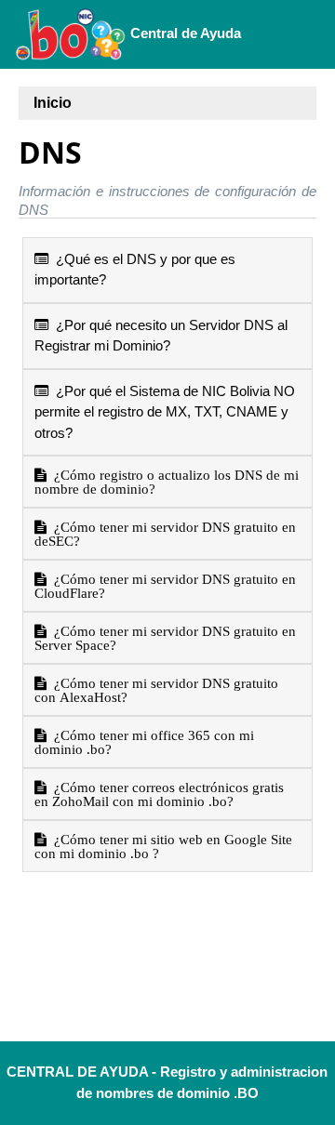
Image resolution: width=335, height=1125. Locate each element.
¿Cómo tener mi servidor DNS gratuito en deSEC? (165, 534)
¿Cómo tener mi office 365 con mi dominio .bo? (144, 742)
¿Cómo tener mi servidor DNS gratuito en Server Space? (165, 638)
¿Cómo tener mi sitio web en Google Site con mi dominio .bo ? (163, 846)
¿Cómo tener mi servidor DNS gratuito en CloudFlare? (165, 586)
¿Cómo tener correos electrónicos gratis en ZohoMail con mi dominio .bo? (159, 794)
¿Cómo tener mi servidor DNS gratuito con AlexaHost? (156, 690)
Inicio (53, 103)
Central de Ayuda (184, 33)
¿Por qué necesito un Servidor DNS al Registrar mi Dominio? (161, 335)
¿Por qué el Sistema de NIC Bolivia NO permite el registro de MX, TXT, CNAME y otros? (164, 412)
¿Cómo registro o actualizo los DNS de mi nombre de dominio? (166, 482)
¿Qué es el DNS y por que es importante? (134, 269)
